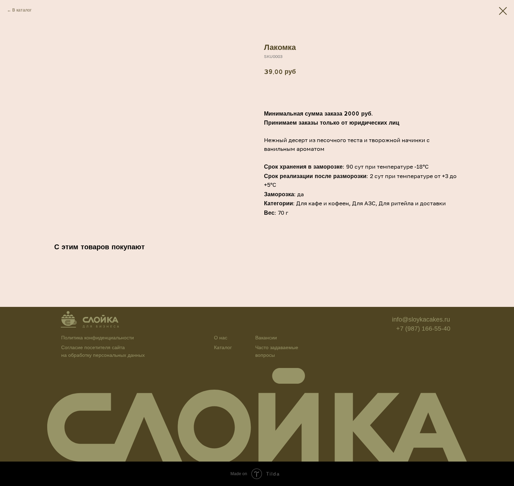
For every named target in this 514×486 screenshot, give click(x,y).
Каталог (223, 347)
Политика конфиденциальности (97, 337)
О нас (220, 337)
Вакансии (266, 337)
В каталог (21, 10)
